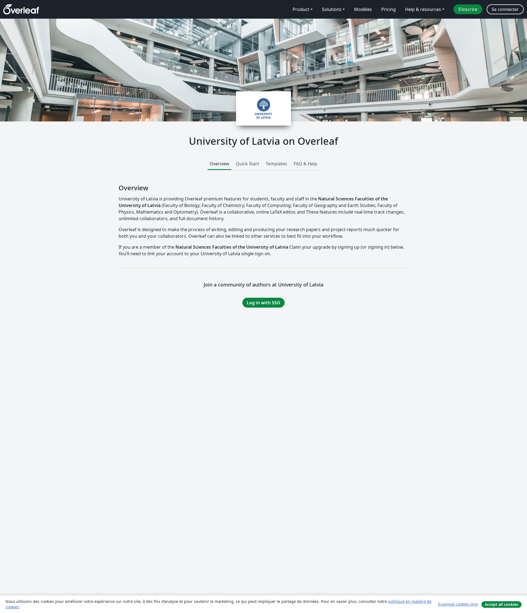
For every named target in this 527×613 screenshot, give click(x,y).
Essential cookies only (458, 604)
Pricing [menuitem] (388, 9)
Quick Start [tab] (247, 164)
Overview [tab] (219, 164)
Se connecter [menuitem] (505, 9)
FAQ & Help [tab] (305, 164)
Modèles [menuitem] (363, 9)
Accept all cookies (501, 604)
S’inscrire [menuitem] (467, 9)
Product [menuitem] (301, 9)
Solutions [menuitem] (331, 9)
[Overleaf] (21, 9)
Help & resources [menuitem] (423, 9)
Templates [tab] (276, 164)
